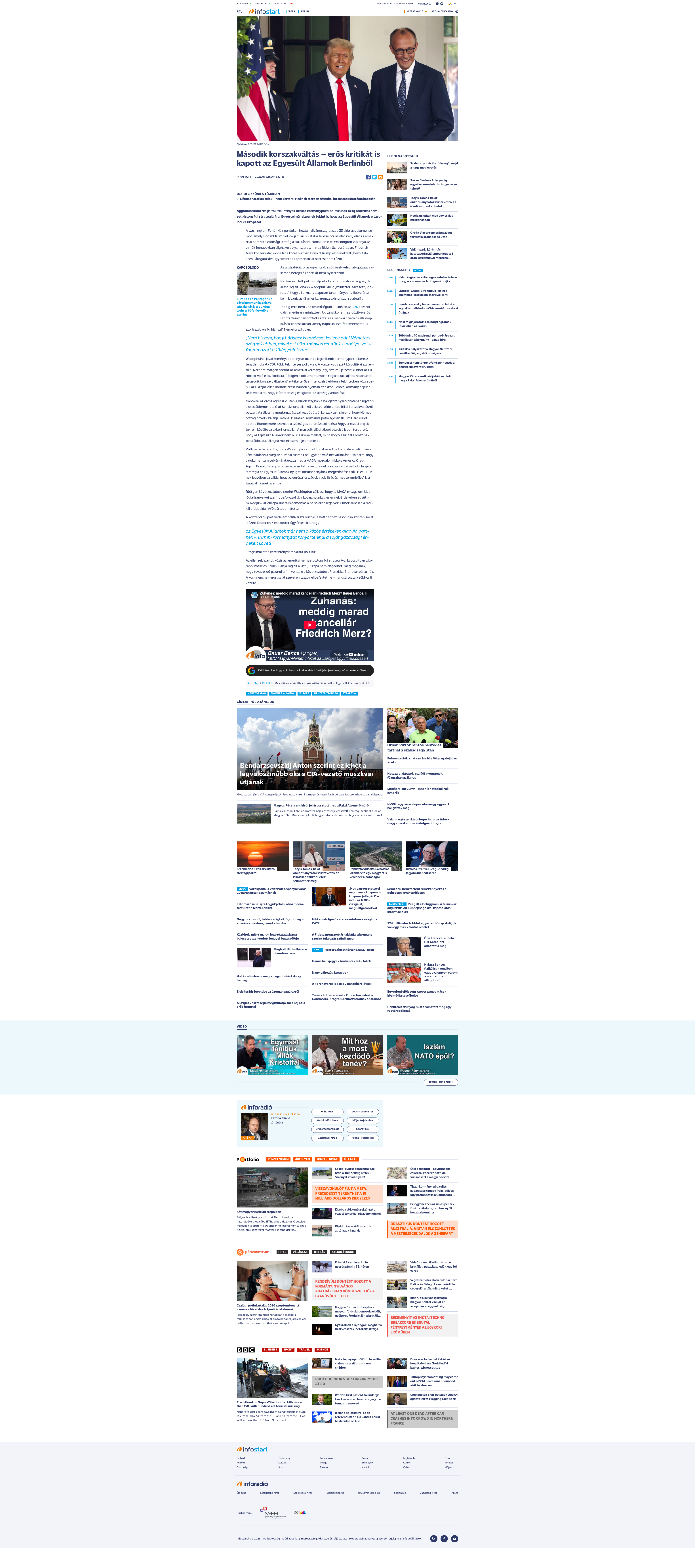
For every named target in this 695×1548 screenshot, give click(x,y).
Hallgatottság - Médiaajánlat (280, 1539)
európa (304, 693)
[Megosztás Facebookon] (368, 177)
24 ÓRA (417, 271)
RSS (399, 1539)
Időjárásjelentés (335, 1493)
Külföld (266, 683)
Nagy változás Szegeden (330, 972)
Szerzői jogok (386, 1539)
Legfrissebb (409, 1458)
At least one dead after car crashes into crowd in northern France (422, 1418)
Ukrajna (304, 11)
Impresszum (308, 1539)
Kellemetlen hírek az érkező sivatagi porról (256, 871)
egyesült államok (282, 693)
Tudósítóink (326, 1458)
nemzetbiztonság (326, 693)
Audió (406, 1462)
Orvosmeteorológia (369, 1493)
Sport (288, 1349)
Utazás (319, 1252)
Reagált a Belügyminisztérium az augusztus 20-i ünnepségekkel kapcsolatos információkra (422, 908)
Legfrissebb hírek (269, 1493)
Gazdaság (242, 1467)
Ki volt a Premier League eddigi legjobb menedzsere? (427, 871)
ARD (354, 307)
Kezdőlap (253, 683)
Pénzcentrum (278, 1159)
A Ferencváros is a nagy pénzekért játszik (342, 984)
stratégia (349, 693)
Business (270, 1349)
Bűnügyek (367, 1462)
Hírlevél (449, 1462)
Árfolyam (302, 1159)
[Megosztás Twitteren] (374, 177)
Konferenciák (327, 1159)
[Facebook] (444, 1538)
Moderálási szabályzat (362, 1539)
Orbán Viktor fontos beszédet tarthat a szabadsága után (414, 748)
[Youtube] (454, 1538)
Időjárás (449, 1467)
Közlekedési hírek (302, 1493)
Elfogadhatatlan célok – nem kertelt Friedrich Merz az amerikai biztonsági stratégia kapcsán (307, 199)
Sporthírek (400, 1493)
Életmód (324, 1467)
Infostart (244, 177)
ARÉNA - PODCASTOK (442, 11)
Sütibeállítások (412, 1539)
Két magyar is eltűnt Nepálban (259, 1212)
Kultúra (282, 1462)
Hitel (282, 1252)
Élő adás (328, 1111)
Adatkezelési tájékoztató (332, 1539)
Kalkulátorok (343, 1252)
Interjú (323, 1462)
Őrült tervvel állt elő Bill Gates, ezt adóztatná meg (439, 942)
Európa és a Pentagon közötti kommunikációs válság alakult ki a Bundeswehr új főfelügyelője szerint (255, 307)
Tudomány (284, 1458)
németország (257, 693)
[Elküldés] (380, 177)
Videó (406, 1467)
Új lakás (350, 1159)
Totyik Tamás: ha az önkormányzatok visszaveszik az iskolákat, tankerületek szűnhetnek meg (316, 875)
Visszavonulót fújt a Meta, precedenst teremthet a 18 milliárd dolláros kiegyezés (342, 1193)
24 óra (291, 11)
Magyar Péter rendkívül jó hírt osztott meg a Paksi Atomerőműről (322, 805)
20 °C (455, 4)
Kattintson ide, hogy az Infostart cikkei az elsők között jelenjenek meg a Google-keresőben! (312, 670)
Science (322, 1349)
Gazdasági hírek (428, 1493)
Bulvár (365, 1458)
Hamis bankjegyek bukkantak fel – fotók (341, 961)
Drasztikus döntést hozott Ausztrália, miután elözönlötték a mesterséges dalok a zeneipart (423, 1229)
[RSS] (433, 1538)
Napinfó (365, 1467)
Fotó (447, 1458)
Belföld (241, 1458)
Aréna (455, 1493)
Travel (304, 1349)
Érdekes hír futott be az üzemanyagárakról (268, 992)
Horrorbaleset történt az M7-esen (349, 950)
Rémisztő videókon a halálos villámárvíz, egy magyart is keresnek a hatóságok (369, 873)
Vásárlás (300, 1252)
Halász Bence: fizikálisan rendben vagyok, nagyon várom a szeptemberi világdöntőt (441, 972)
